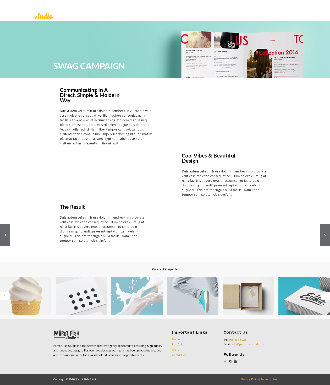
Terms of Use (269, 379)
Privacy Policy (250, 379)
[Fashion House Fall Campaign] (135, 296)
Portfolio (178, 344)
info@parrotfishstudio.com (249, 344)
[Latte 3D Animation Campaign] (302, 296)
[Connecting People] (79, 296)
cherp (175, 349)
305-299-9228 (237, 339)
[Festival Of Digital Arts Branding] (190, 296)
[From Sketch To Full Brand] (246, 296)
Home (176, 339)
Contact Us (179, 355)
